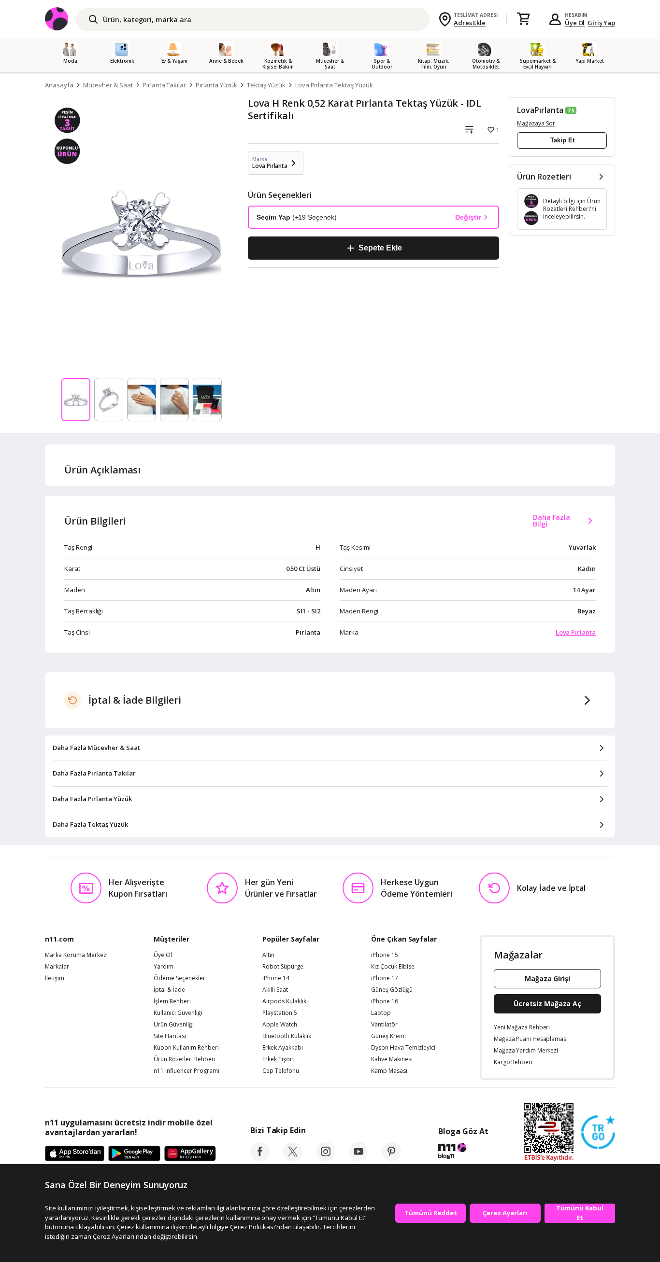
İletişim (54, 978)
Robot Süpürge (282, 967)
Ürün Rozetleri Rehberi (184, 1059)
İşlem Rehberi (172, 1001)
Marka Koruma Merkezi (76, 955)
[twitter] (292, 1158)
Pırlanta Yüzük (216, 85)
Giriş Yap (601, 22)
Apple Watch (279, 1024)
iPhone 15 (384, 955)
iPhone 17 (384, 978)
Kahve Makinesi (392, 1059)
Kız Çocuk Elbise (393, 967)
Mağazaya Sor (536, 123)
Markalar (57, 967)
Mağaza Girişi (547, 978)
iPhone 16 (384, 1001)
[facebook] (260, 1158)
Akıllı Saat (275, 990)
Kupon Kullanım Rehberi (186, 1048)
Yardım (163, 967)
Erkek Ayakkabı (282, 1048)
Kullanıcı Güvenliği (178, 1013)
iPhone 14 (275, 978)
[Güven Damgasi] (598, 1132)
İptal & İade (169, 990)
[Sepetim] (523, 19)
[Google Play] (134, 1154)
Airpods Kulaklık (284, 1001)
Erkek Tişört (278, 1059)
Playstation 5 (279, 1013)
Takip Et (562, 140)
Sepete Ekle (380, 248)
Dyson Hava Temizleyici (403, 1048)
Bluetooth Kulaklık (286, 1036)
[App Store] (74, 1154)
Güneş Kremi (388, 1036)
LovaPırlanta (540, 110)
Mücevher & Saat (108, 85)
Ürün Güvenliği (174, 1024)
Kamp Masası (389, 1071)
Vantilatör (384, 1024)
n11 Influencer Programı (186, 1071)
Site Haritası (170, 1036)
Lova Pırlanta (576, 632)
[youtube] (358, 1158)
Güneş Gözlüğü (392, 990)
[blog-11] (463, 1152)
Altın (268, 955)
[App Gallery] (190, 1154)
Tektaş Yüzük (266, 85)
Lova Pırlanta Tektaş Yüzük (334, 85)
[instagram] (325, 1158)
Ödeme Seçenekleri (180, 978)
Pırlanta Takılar (164, 85)
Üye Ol (575, 22)
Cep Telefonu (280, 1071)
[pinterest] (391, 1158)
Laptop (381, 1013)
